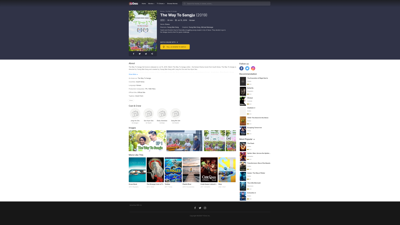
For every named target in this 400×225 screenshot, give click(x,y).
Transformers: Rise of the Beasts (258, 163)
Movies (150, 3)
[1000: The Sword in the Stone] (243, 121)
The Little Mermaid (254, 183)
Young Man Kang (173, 27)
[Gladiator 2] (243, 111)
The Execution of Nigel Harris (257, 78)
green (131, 100)
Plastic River (187, 184)
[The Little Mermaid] (243, 186)
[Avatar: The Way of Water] (243, 176)
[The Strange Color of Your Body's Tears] (155, 169)
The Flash (250, 143)
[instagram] (253, 70)
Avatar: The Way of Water (256, 173)
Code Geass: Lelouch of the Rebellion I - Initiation (209, 184)
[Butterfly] (243, 91)
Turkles (167, 184)
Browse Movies (172, 3)
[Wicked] (243, 101)
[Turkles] (173, 169)
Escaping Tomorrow (254, 127)
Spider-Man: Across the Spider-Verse (259, 153)
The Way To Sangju (171, 11)
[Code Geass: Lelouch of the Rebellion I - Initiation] (209, 169)
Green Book (133, 184)
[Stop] (227, 169)
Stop (220, 184)
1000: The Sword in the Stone (257, 118)
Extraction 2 (251, 193)
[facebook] (241, 70)
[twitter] (247, 70)
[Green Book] (137, 169)
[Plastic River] (191, 169)
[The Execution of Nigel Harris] (243, 81)
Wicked (250, 98)
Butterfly (250, 88)
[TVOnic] (133, 3)
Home (144, 3)
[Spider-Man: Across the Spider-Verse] (243, 156)
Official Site (141, 92)
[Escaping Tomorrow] (243, 130)
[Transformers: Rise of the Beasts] (243, 166)
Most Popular (245, 139)
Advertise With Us (136, 205)
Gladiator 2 (251, 108)
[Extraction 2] (243, 196)
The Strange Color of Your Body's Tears (155, 184)
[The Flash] (243, 146)
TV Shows (160, 3)
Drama (167, 24)
